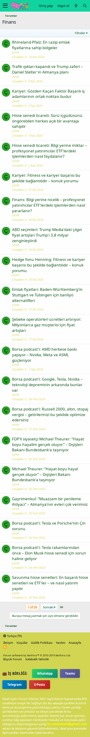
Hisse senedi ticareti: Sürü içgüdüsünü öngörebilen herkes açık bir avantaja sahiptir (47, 121)
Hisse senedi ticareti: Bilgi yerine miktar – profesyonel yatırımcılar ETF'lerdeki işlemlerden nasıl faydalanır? (49, 151)
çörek (15, 52)
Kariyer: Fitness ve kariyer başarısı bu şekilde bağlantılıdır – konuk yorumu (46, 178)
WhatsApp (45, 673)
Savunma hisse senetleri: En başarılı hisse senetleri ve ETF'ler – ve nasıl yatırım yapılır (50, 583)
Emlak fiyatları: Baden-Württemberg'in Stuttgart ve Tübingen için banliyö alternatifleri (47, 295)
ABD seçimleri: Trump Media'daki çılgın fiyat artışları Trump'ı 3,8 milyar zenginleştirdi (47, 235)
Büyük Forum (12, 659)
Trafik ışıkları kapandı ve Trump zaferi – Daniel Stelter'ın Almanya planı (47, 69)
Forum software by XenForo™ (37, 655)
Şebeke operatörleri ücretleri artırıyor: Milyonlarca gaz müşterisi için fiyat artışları (46, 325)
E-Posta (39, 685)
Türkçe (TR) (14, 636)
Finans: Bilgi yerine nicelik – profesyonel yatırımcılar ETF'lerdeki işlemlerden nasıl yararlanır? (48, 205)
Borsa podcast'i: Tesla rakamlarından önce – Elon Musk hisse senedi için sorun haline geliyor (49, 553)
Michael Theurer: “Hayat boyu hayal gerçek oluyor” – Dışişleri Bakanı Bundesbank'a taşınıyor (45, 474)
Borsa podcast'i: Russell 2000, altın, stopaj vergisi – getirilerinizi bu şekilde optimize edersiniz (50, 414)
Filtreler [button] (80, 33)
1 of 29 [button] (32, 607)
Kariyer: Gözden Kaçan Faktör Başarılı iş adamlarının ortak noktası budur (48, 93)
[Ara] (84, 5)
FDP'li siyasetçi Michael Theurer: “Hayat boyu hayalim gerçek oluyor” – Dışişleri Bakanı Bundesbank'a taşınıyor (48, 444)
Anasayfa (75, 643)
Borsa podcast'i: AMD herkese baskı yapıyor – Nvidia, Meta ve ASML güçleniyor (44, 354)
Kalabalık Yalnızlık (37, 659)
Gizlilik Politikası (41, 643)
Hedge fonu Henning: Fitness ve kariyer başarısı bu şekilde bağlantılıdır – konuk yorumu (48, 265)
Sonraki (48, 607)
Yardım (60, 643)
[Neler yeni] (76, 5)
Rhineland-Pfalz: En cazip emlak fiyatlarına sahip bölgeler (41, 44)
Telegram (14, 685)
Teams (70, 673)
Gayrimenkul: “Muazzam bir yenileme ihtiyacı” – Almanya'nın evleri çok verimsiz (50, 501)
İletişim (8, 643)
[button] (5, 6)
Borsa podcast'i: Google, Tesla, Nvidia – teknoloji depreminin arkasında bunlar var (47, 384)
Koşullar (22, 643)
